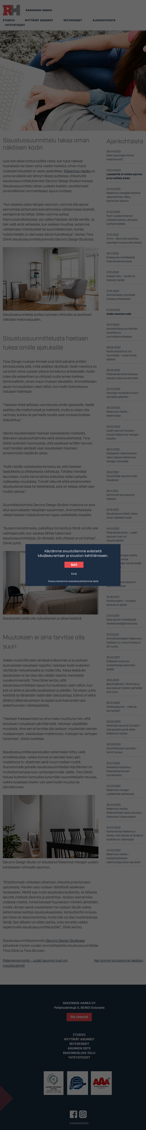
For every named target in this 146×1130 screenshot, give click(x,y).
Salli (74, 564)
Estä (74, 573)
